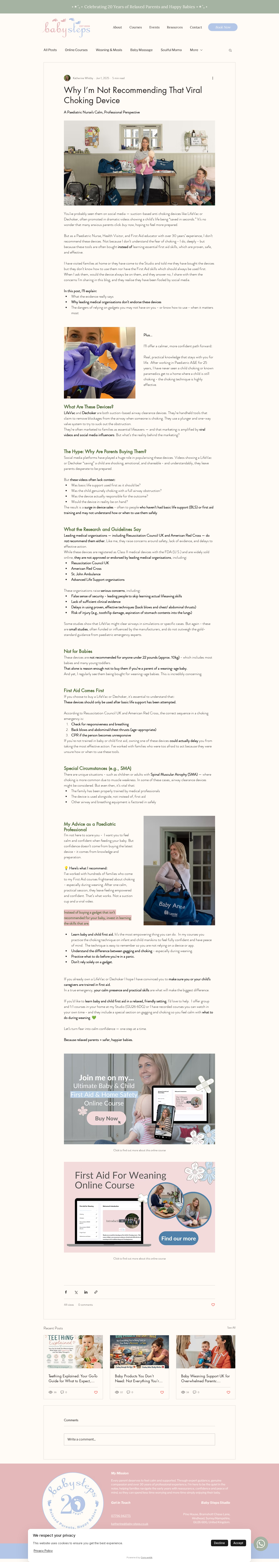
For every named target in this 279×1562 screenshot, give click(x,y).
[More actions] (212, 78)
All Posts (50, 50)
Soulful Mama (171, 50)
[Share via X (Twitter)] (76, 1292)
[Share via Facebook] (66, 1292)
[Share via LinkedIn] (86, 1292)
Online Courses (76, 50)
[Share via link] (96, 1292)
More (194, 50)
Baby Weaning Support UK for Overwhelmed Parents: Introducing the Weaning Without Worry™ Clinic (205, 1378)
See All (231, 1327)
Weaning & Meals (109, 50)
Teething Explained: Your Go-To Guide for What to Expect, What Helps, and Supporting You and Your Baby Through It (73, 1378)
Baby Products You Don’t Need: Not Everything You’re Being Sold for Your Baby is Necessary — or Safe (138, 1378)
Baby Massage (141, 50)
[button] (174, 27)
